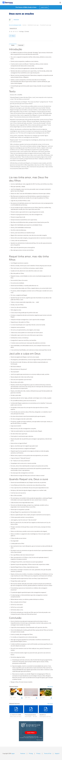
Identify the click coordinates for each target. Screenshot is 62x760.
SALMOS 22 (43, 715)
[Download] (21, 698)
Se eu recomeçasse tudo (15, 25)
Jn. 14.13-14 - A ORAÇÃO (16, 715)
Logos (13, 753)
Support (57, 753)
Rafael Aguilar (28, 716)
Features (22, 753)
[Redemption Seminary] (31, 731)
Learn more (44, 7)
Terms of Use (47, 753)
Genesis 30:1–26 (13, 28)
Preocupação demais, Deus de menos (35, 715)
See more (50, 686)
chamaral (16, 19)
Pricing (31, 753)
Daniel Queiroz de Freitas (46, 716)
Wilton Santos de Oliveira (16, 716)
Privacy (38, 753)
